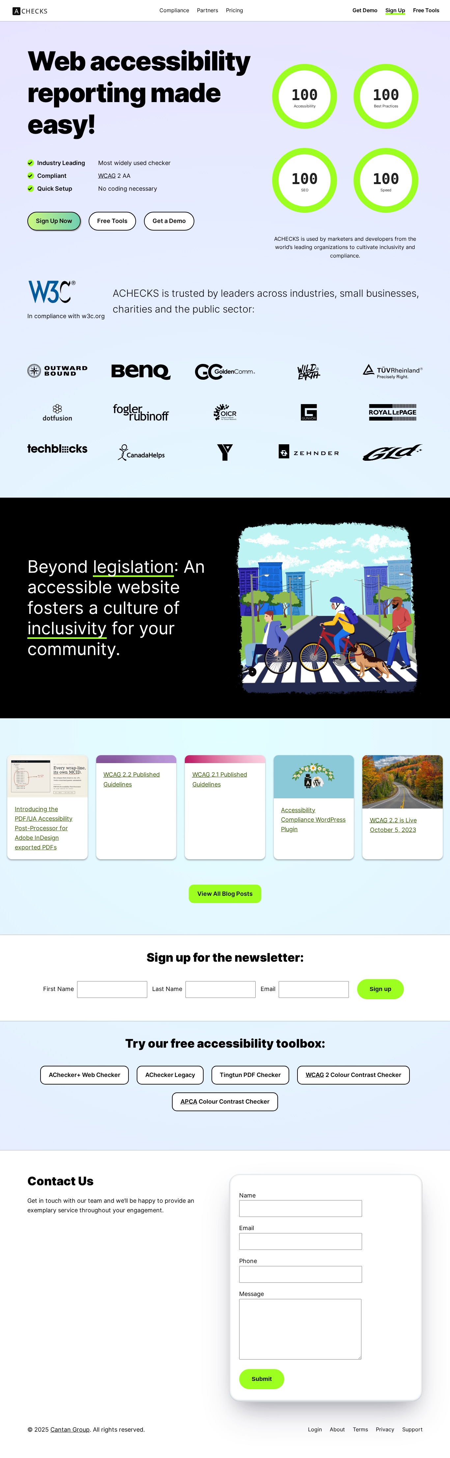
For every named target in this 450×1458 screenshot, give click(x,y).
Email (268, 988)
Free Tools (112, 220)
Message (251, 1293)
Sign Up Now (54, 220)
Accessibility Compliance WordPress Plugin (313, 819)
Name (247, 1195)
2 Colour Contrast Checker (353, 1074)
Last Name (167, 988)
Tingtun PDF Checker (250, 1074)
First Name (58, 988)
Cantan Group (70, 1429)
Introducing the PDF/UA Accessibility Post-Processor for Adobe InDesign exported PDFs (43, 828)
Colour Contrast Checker (225, 1101)
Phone (248, 1260)
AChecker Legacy (170, 1074)
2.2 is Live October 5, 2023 (393, 824)
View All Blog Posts (225, 893)
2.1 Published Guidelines (219, 779)
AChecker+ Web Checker (84, 1074)
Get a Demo (169, 220)
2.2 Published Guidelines (131, 779)
